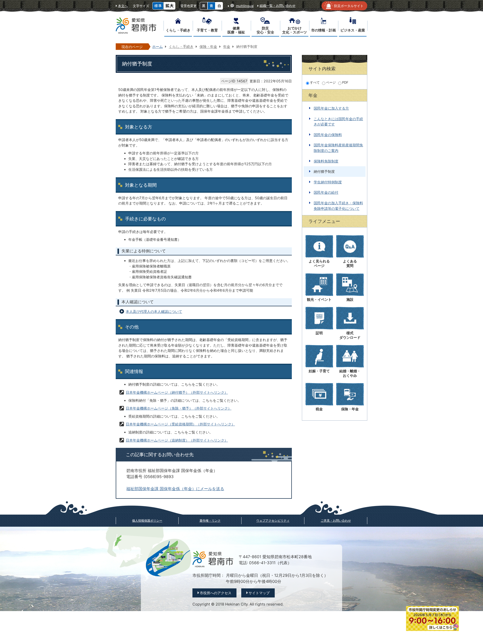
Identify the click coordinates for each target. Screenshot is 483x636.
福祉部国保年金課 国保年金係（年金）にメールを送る (175, 488)
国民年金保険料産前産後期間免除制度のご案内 (338, 148)
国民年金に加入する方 (331, 108)
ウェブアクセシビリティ (273, 520)
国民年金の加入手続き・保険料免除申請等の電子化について (338, 206)
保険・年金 (208, 46)
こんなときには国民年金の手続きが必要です (338, 121)
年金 (226, 46)
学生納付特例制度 (328, 182)
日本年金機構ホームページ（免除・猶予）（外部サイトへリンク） (178, 408)
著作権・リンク (210, 520)
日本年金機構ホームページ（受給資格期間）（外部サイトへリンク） (180, 424)
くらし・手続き (181, 46)
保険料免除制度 (326, 161)
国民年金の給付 (326, 192)
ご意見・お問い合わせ (336, 520)
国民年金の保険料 (328, 134)
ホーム (157, 46)
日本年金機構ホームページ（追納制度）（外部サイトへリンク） (177, 440)
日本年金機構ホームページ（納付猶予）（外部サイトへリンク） (177, 392)
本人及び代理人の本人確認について (154, 311)
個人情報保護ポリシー (147, 520)
